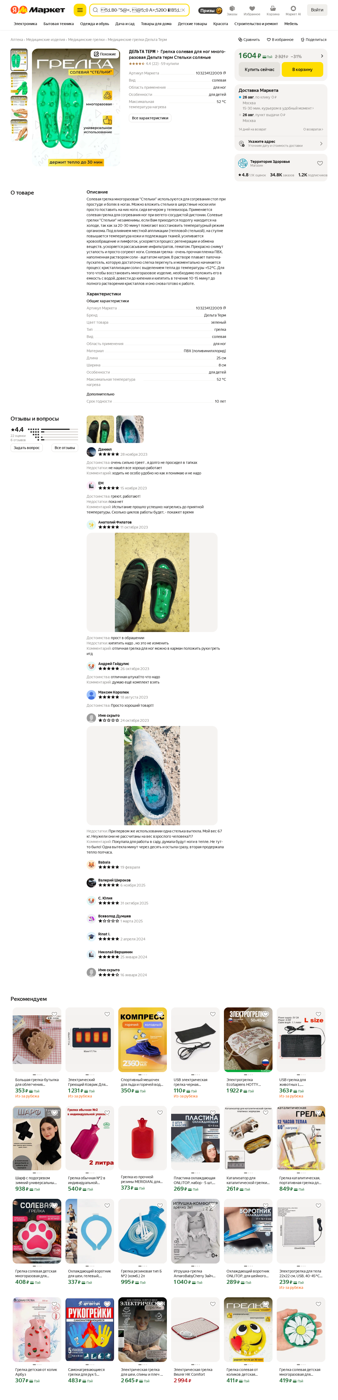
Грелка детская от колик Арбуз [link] (36, 1372)
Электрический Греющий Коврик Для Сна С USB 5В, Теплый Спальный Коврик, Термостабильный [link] (86, 1082)
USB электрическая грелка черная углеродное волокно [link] (191, 1082)
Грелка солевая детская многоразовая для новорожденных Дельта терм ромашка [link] (300, 1372)
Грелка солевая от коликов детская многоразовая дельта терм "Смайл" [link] (245, 1372)
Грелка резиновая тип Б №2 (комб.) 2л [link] (141, 1273)
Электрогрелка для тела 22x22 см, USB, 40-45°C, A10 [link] (300, 1273)
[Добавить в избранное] (54, 1014)
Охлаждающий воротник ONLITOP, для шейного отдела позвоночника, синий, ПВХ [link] (248, 1273)
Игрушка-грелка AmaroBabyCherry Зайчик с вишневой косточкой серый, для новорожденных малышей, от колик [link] (195, 1273)
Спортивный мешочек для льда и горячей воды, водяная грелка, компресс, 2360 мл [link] (142, 1082)
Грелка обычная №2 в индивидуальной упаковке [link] (86, 1180)
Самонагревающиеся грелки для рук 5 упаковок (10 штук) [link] (86, 1372)
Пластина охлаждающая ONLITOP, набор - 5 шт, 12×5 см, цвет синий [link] (194, 1180)
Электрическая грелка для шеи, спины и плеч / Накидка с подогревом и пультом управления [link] (142, 1372)
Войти (317, 9)
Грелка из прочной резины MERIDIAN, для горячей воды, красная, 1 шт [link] (142, 1179)
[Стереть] (183, 10)
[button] (150, 118)
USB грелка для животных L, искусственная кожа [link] (296, 1082)
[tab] (25, 24)
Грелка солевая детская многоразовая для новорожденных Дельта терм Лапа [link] (36, 1273)
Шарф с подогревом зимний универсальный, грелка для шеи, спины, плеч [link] (36, 1180)
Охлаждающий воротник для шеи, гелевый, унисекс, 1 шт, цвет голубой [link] (89, 1273)
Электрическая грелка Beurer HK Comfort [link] (193, 1372)
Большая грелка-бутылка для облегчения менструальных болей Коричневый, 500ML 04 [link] (37, 1082)
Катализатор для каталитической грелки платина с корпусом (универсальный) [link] (247, 1180)
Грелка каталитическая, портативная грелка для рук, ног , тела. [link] (300, 1180)
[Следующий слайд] (112, 107)
